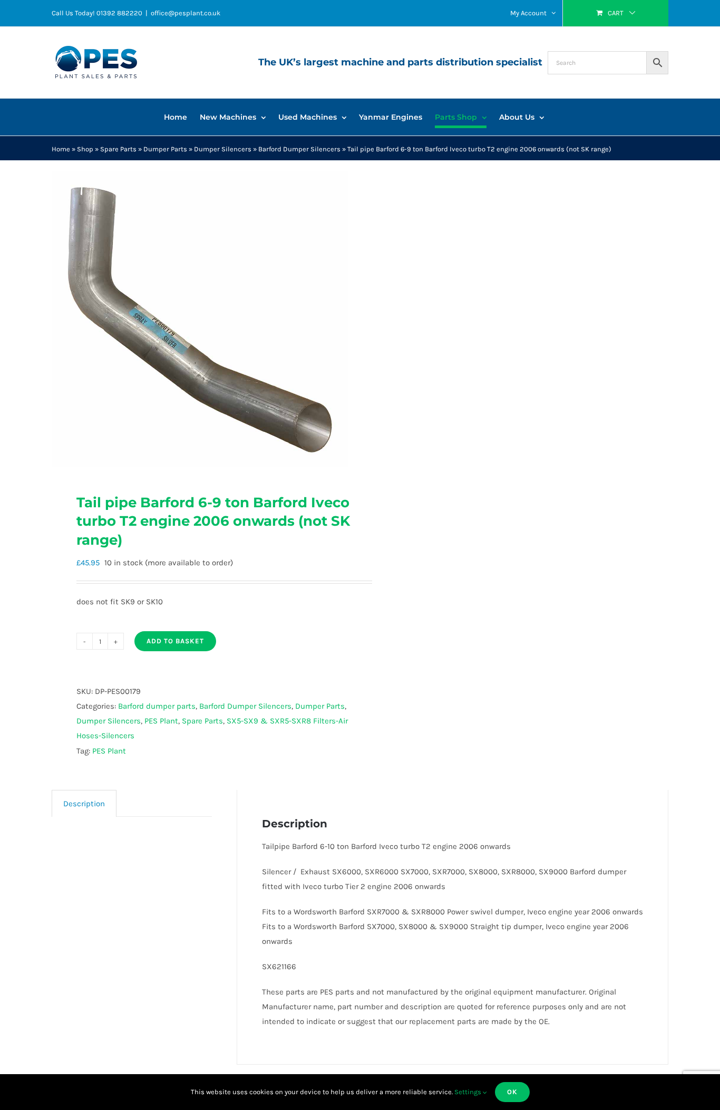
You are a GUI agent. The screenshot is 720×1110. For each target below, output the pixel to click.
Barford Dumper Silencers (299, 149)
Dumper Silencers (222, 149)
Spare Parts (118, 149)
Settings (468, 1092)
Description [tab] (84, 803)
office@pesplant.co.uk (185, 13)
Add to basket (175, 641)
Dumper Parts (165, 149)
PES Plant (161, 721)
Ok (512, 1092)
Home (61, 149)
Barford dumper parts (157, 706)
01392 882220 (119, 13)
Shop (85, 149)
